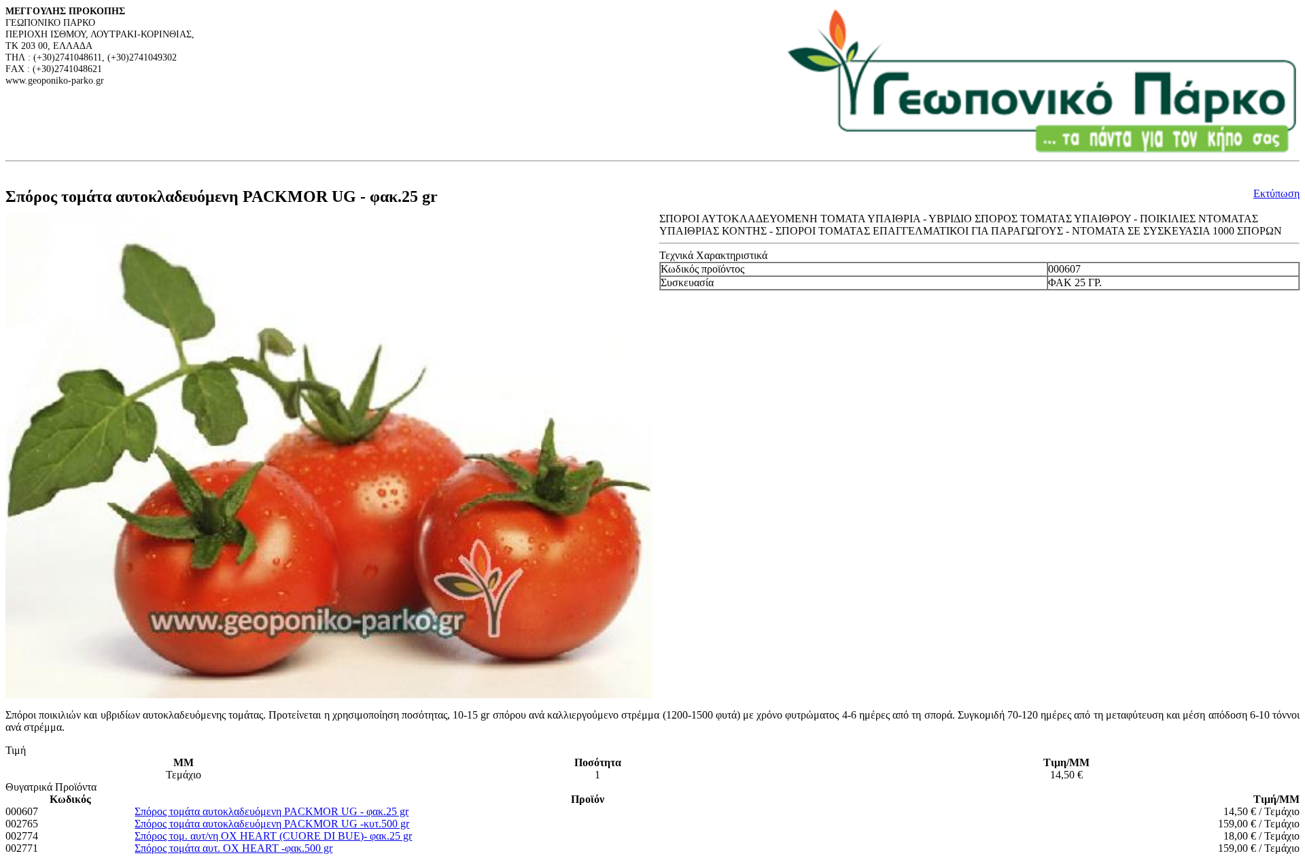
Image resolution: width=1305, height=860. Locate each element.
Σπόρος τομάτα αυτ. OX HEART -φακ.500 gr (233, 848)
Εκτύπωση (1276, 193)
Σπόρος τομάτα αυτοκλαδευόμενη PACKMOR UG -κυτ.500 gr (272, 823)
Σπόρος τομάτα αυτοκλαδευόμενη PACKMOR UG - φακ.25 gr (271, 811)
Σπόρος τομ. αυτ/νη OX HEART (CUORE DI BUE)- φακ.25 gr (273, 836)
